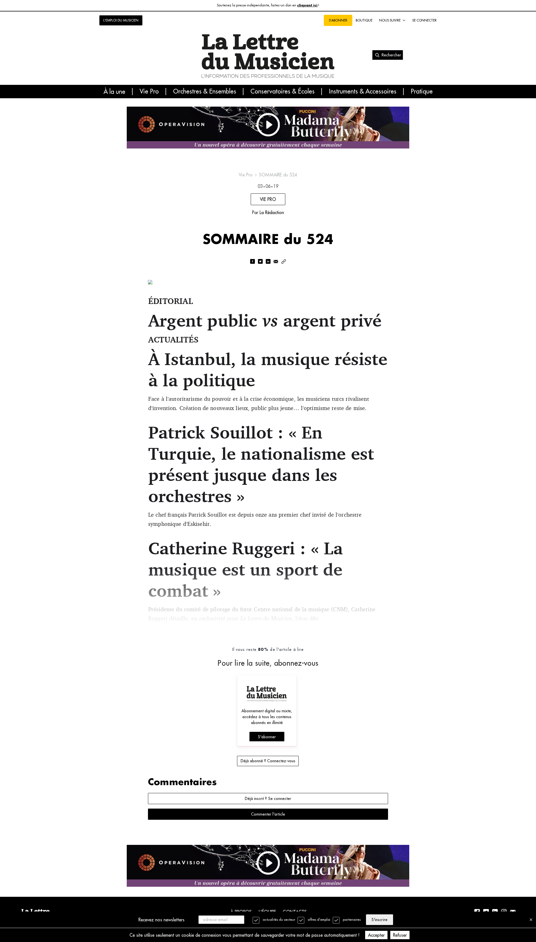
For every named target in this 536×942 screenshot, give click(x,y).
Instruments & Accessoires (362, 91)
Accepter (376, 935)
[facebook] (252, 262)
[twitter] (260, 262)
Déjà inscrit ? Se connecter (268, 798)
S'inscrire (379, 919)
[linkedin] (268, 262)
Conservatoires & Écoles (282, 91)
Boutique (364, 20)
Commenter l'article (268, 814)
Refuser (400, 935)
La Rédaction (272, 212)
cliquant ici (307, 5)
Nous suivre (390, 20)
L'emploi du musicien (120, 20)
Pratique (422, 91)
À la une (114, 91)
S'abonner (267, 736)
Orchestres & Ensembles (204, 91)
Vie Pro (149, 91)
